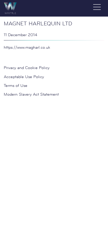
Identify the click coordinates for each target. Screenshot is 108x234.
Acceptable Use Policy (24, 76)
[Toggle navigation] (97, 7)
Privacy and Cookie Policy (26, 67)
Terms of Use (15, 85)
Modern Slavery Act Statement (31, 94)
